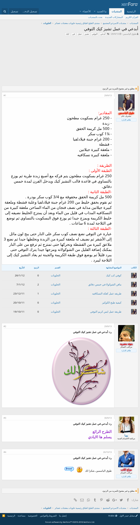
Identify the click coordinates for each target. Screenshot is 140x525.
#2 (5, 326)
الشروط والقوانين (48, 515)
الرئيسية (131, 11)
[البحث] (5, 11)
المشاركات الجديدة (114, 17)
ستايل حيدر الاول (127, 515)
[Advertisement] (70, 62)
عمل (80, 33)
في (73, 33)
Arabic (111, 515)
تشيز (87, 33)
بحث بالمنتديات (95, 17)
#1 (5, 95)
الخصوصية (32, 515)
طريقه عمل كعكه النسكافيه (106, 293)
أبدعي (102, 33)
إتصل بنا (63, 515)
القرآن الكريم (132, 17)
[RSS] (4, 515)
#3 (5, 417)
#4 (5, 452)
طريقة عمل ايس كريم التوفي (105, 311)
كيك (67, 33)
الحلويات (55, 275)
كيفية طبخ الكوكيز (111, 302)
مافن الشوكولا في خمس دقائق (104, 284)
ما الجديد (102, 11)
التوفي (94, 33)
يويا (126, 435)
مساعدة (21, 515)
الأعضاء (87, 11)
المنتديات (117, 11)
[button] (94, 11)
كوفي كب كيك (113, 275)
